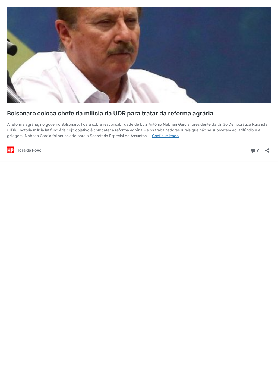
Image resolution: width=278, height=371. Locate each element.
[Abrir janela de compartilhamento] (267, 148)
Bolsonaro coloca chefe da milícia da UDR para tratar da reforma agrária (110, 113)
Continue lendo (165, 135)
